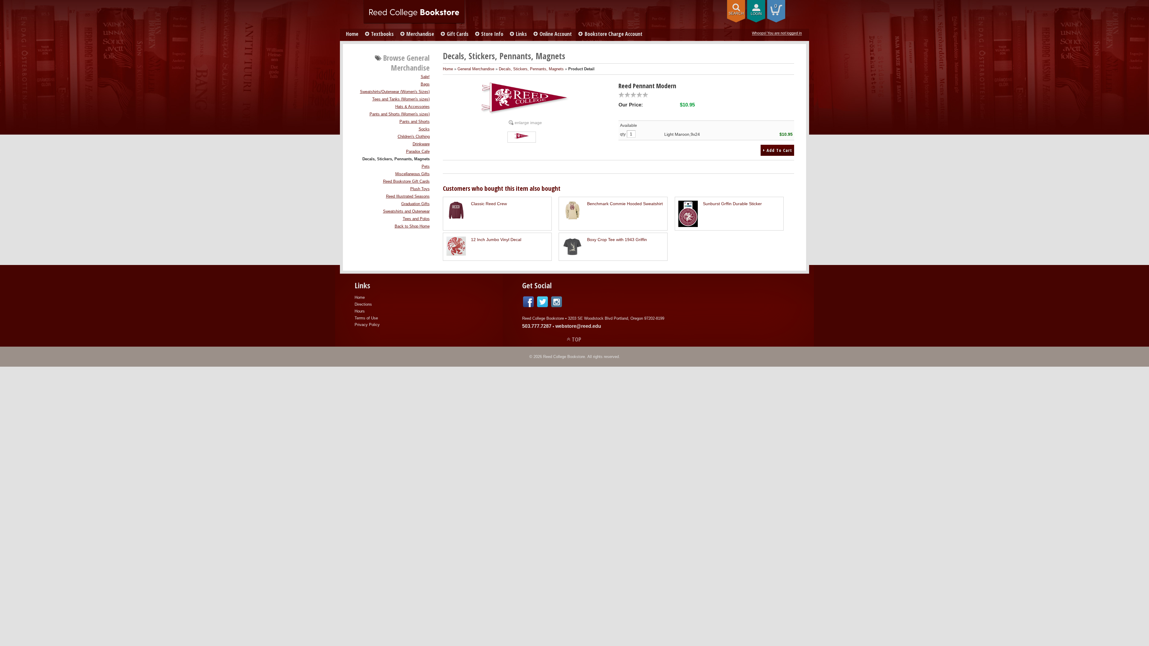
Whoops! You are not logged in (777, 33)
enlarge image (528, 122)
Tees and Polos (416, 219)
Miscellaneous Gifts (412, 174)
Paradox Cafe (418, 152)
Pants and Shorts (414, 122)
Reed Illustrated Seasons (408, 196)
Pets (426, 166)
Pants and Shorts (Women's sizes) (400, 114)
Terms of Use (366, 318)
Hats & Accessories (412, 107)
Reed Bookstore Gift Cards (406, 181)
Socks (424, 129)
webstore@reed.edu (578, 326)
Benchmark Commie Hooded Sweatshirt (625, 203)
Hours (360, 311)
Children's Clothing (414, 137)
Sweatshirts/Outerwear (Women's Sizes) (395, 92)
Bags (425, 84)
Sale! (425, 77)
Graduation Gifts (415, 204)
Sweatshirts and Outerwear (406, 211)
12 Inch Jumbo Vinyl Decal (496, 239)
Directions (363, 304)
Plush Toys (420, 189)
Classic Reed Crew (489, 203)
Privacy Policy (367, 324)
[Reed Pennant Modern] (525, 98)
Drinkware (421, 144)
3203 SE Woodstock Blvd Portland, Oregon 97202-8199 (616, 318)
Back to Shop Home (412, 226)
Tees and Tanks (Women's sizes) (401, 99)
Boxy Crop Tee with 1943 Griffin (617, 239)
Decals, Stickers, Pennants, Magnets (396, 159)
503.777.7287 (536, 326)
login (756, 14)
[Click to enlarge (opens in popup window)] (521, 137)
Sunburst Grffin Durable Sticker (732, 203)
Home (352, 33)
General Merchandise (476, 69)
